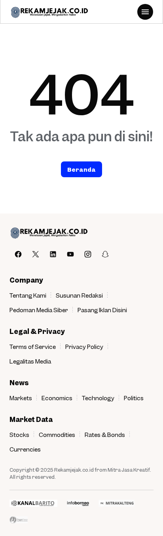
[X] (35, 254)
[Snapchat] (105, 254)
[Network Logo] (33, 503)
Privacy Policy (84, 346)
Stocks (19, 434)
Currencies (25, 449)
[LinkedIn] (53, 254)
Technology (98, 397)
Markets (20, 397)
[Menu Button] (145, 12)
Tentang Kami (27, 295)
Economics (57, 397)
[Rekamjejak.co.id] (49, 12)
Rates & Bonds (105, 434)
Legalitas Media (30, 361)
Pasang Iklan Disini (102, 309)
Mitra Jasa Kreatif (129, 470)
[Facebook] (18, 254)
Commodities (57, 434)
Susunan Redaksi (79, 295)
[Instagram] (88, 254)
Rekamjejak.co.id (74, 470)
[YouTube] (70, 254)
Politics (134, 397)
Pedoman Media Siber (38, 309)
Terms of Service (32, 346)
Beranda (81, 169)
